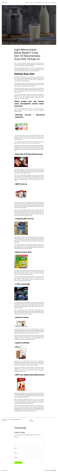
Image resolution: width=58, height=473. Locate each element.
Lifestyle (13, 419)
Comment (16, 437)
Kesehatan (31, 420)
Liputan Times (4, 2)
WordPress (54, 470)
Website (15, 457)
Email (15, 452)
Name (15, 448)
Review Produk (17, 419)
